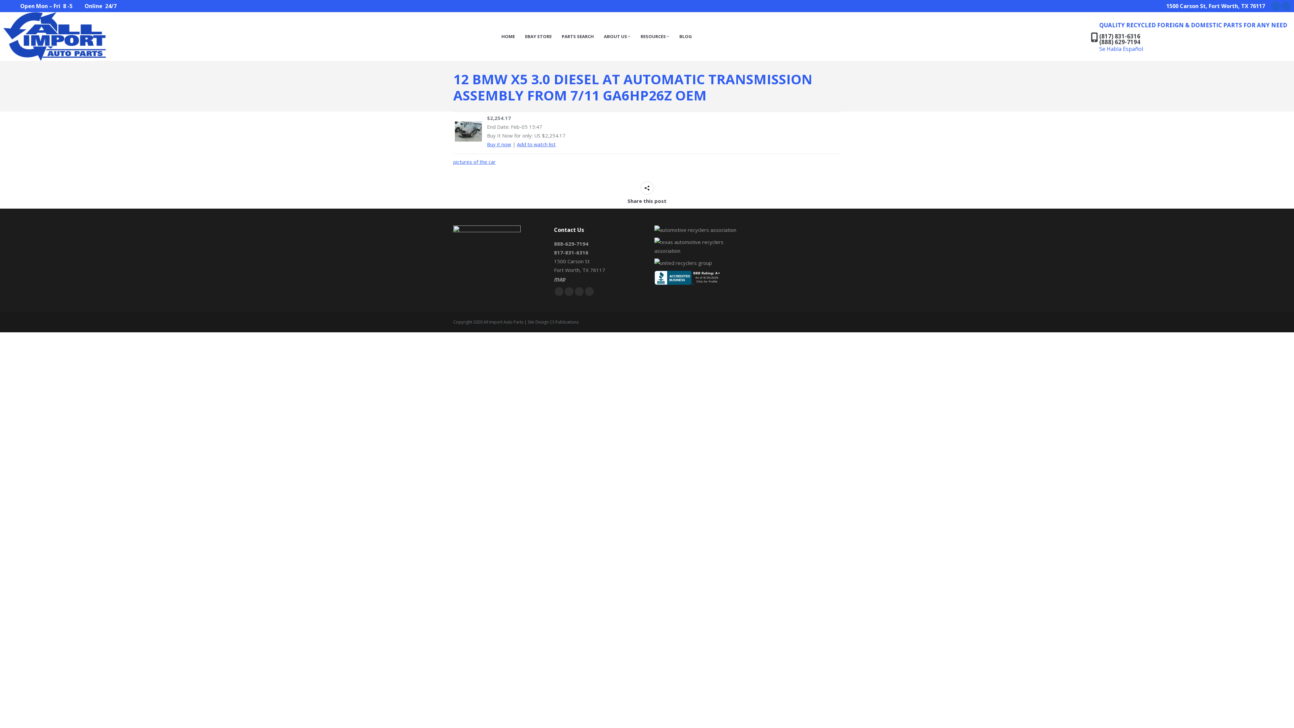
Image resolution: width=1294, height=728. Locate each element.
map (559, 278)
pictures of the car (474, 161)
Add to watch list (536, 144)
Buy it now (499, 144)
